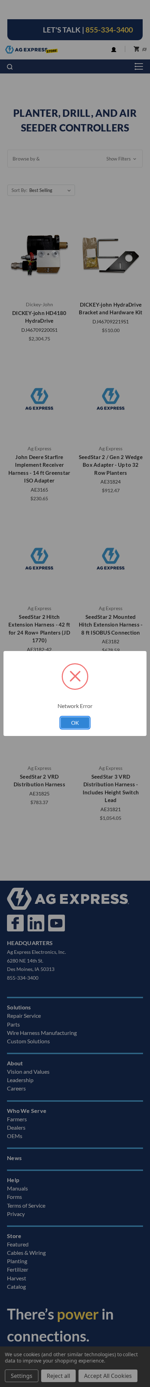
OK (75, 723)
